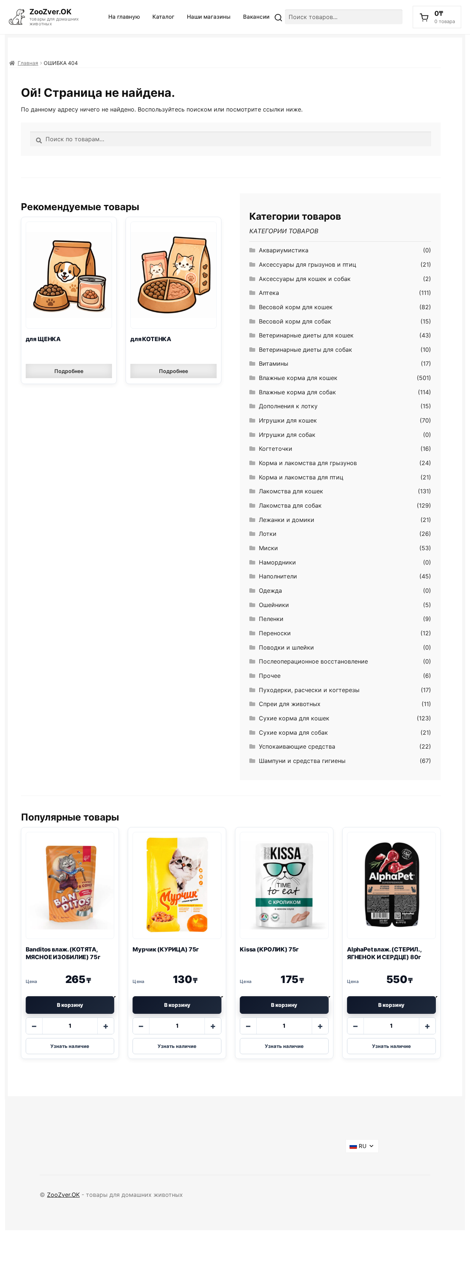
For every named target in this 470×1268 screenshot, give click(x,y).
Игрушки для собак (287, 434)
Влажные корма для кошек (298, 377)
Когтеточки (275, 448)
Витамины (273, 363)
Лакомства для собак (290, 505)
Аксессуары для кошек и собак (305, 278)
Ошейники (274, 605)
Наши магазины (209, 16)
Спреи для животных (290, 704)
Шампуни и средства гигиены (302, 760)
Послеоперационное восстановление (313, 661)
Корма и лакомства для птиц (301, 477)
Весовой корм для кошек (296, 307)
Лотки (267, 533)
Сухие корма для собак (293, 732)
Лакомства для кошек (291, 491)
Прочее (270, 675)
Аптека (269, 292)
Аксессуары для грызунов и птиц (307, 264)
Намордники (277, 562)
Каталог (163, 16)
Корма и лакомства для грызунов (308, 463)
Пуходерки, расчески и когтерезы (309, 690)
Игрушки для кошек (288, 420)
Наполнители (278, 576)
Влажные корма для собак (297, 392)
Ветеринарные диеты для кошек (306, 335)
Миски (268, 548)
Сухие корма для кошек (294, 718)
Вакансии (256, 16)
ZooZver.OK (63, 1194)
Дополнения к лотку (288, 406)
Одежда (270, 590)
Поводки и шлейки (286, 647)
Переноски (275, 633)
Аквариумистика (283, 250)
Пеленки (271, 618)
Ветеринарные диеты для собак (305, 349)
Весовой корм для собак (295, 321)
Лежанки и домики (286, 519)
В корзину (70, 1005)
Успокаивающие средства (297, 746)
